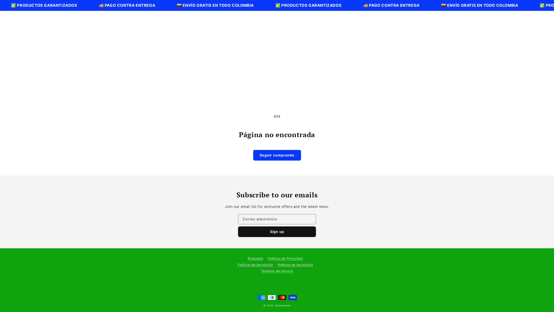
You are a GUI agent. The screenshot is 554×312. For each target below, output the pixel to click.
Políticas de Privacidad (285, 258)
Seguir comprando (277, 155)
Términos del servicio (277, 271)
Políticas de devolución (255, 264)
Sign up (277, 231)
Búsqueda (255, 258)
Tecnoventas (283, 305)
